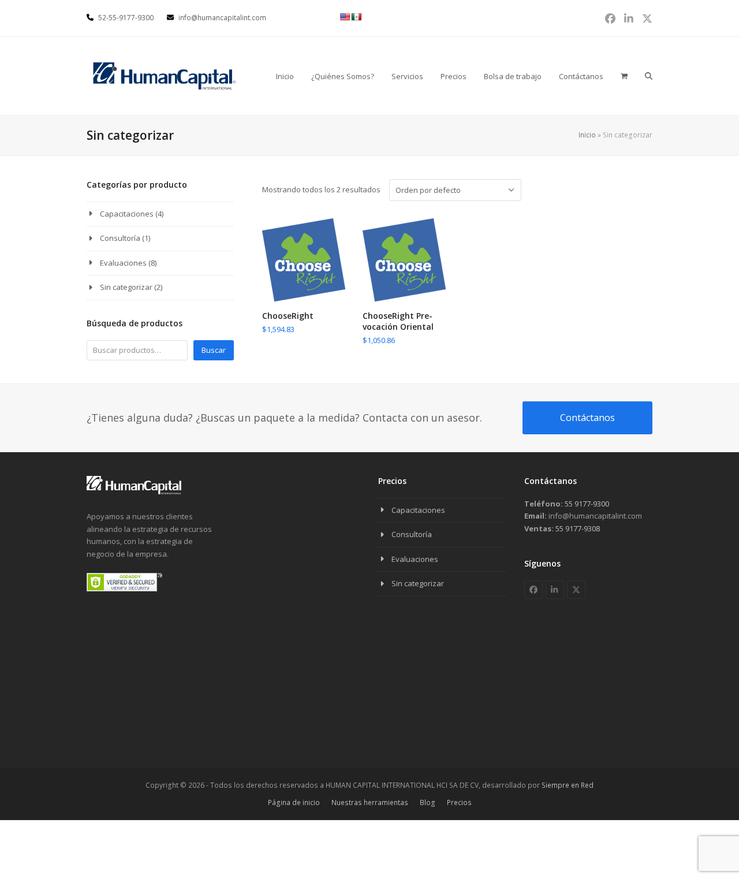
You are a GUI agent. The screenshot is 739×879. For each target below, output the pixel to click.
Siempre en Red (568, 785)
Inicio (587, 135)
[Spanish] (356, 16)
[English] (344, 16)
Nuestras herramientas (369, 802)
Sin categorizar (126, 287)
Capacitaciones (127, 213)
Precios (459, 802)
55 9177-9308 (577, 528)
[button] (648, 75)
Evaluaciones (123, 263)
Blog (427, 802)
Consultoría (120, 238)
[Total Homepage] (134, 492)
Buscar (213, 350)
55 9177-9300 (586, 503)
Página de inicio (294, 802)
